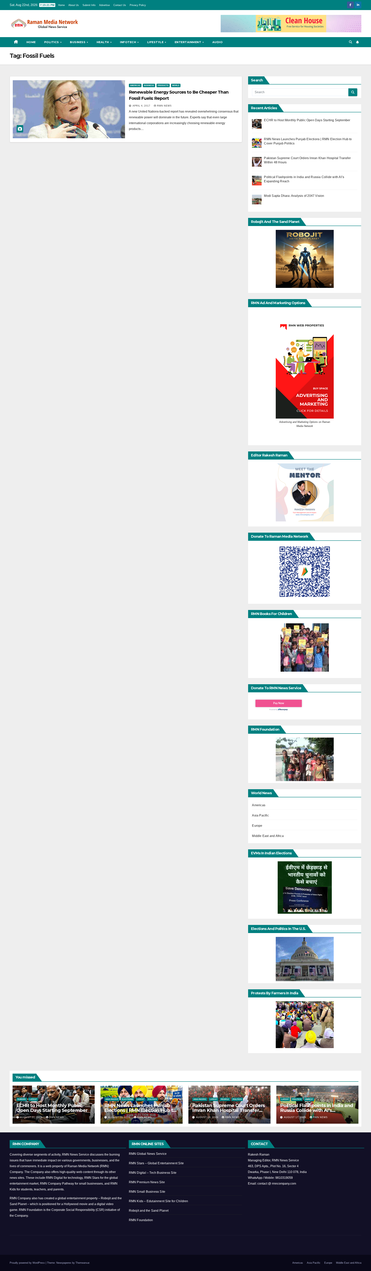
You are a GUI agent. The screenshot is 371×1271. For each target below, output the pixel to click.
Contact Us (119, 5)
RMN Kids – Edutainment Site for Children (158, 1201)
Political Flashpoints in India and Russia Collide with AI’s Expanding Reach (316, 1110)
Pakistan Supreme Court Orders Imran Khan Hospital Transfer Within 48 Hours (228, 1110)
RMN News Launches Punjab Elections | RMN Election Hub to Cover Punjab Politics (140, 1110)
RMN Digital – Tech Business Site (152, 1172)
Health (103, 42)
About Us (73, 5)
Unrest (309, 1099)
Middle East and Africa (267, 836)
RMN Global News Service (148, 1153)
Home (61, 5)
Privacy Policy (138, 5)
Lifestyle (155, 42)
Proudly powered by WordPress (28, 1262)
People (225, 1099)
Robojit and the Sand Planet (148, 1210)
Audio (217, 42)
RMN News (164, 105)
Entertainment (188, 42)
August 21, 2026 (31, 1117)
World (175, 85)
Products (163, 85)
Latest (33, 1099)
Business (78, 42)
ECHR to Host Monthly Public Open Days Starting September (51, 1108)
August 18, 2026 (207, 1117)
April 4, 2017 (142, 105)
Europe (257, 825)
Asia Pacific (260, 815)
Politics (52, 42)
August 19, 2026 (119, 1117)
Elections (127, 1099)
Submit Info (89, 5)
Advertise (104, 5)
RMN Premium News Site (147, 1182)
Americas (135, 85)
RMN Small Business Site (147, 1191)
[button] (350, 42)
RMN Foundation (141, 1220)
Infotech (128, 42)
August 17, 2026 (295, 1117)
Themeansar (82, 1262)
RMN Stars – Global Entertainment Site (156, 1163)
